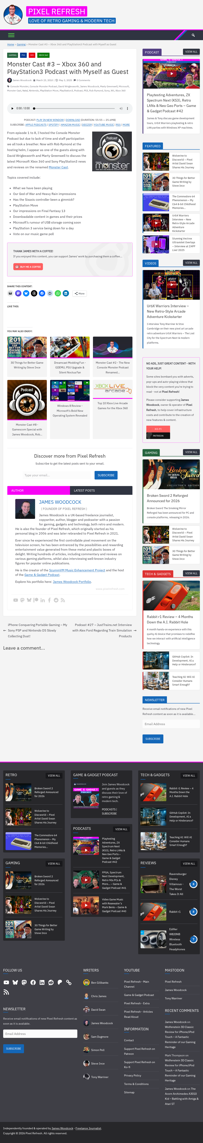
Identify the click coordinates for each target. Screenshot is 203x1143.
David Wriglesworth (68, 86)
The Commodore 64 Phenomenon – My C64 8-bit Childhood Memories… (184, 202)
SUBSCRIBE (153, 739)
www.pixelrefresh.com (110, 589)
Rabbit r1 (175, 911)
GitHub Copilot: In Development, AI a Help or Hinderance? (184, 660)
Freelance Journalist (88, 1128)
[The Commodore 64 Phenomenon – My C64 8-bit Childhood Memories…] (156, 202)
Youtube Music (104, 124)
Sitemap (129, 1092)
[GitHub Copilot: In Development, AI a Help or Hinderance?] (156, 660)
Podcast (78, 90)
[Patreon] (36, 600)
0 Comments (83, 80)
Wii (32, 55)
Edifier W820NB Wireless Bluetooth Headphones (177, 939)
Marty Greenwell (109, 86)
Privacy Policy (132, 1075)
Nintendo (34, 90)
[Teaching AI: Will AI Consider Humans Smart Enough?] (156, 681)
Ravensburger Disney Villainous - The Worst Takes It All (178, 884)
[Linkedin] (42, 600)
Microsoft (124, 86)
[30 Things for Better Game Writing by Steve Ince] (156, 182)
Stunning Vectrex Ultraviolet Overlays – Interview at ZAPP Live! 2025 (183, 244)
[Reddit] (56, 600)
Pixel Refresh (56, 11)
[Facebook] (49, 600)
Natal (25, 90)
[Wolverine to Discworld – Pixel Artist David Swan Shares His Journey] (156, 161)
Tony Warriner (173, 998)
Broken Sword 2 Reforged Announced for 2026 (167, 498)
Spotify (54, 124)
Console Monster (19, 86)
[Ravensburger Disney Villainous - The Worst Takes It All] (153, 884)
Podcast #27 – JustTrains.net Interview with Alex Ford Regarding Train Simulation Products (102, 630)
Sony (107, 90)
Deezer (87, 124)
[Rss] (62, 600)
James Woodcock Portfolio (72, 582)
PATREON (158, 435)
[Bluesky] (29, 600)
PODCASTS (109, 809)
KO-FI (158, 428)
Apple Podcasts (36, 124)
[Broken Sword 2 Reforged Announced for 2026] (171, 474)
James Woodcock (22, 80)
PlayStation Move (49, 90)
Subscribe (106, 475)
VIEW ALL (191, 51)
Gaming (21, 44)
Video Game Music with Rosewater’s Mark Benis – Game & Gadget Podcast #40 (114, 905)
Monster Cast (14, 90)
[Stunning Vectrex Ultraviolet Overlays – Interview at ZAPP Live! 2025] (156, 244)
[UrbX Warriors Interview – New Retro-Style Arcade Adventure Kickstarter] (156, 223)
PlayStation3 (66, 90)
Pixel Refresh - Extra (136, 1003)
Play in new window (50, 120)
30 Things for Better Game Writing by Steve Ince (183, 181)
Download (73, 120)
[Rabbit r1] (153, 912)
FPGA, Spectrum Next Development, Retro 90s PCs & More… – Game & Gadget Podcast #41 (114, 880)
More (126, 124)
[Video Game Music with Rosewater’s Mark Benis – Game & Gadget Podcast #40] (86, 905)
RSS (118, 124)
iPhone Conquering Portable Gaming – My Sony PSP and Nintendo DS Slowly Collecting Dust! (37, 630)
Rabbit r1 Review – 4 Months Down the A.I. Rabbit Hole (170, 619)
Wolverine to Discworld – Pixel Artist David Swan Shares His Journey (183, 161)
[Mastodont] (22, 600)
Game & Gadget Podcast (41, 575)
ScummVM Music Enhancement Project (77, 570)
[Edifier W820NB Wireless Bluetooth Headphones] (153, 939)
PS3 (23, 55)
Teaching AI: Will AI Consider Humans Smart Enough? (183, 680)
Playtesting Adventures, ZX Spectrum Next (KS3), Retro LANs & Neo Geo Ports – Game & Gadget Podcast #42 (171, 103)
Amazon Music (70, 124)
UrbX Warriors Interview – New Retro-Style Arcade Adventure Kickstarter (183, 223)
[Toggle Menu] (11, 35)
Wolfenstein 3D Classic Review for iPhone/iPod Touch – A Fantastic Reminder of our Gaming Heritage (180, 1037)
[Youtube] (15, 600)
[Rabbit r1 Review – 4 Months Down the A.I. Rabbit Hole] (171, 595)
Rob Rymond (96, 90)
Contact (129, 1040)
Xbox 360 (43, 55)
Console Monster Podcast (43, 86)
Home (10, 44)
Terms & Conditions (136, 1084)
